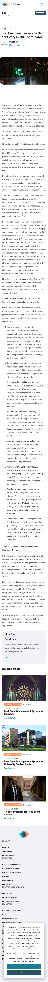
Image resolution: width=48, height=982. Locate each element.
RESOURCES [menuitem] (7, 904)
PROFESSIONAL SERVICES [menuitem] (13, 887)
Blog (4, 13)
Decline (24, 973)
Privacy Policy (32, 949)
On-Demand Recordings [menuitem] (12, 922)
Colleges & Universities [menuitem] (11, 864)
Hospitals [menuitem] (6, 876)
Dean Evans (14, 45)
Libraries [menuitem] (6, 884)
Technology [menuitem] (7, 851)
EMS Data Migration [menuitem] (10, 897)
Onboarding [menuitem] (7, 893)
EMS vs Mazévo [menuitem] (8, 855)
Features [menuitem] (6, 847)
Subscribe (40, 13)
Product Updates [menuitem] (9, 918)
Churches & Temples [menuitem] (10, 868)
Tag (11, 13)
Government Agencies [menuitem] (11, 872)
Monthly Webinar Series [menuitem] (12, 910)
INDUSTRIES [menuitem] (7, 858)
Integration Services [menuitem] (10, 901)
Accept (24, 967)
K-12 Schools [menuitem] (7, 880)
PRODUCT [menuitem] (6, 841)
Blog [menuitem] (4, 914)
